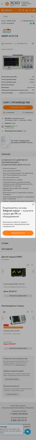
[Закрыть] (33, 204)
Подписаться (18, 233)
